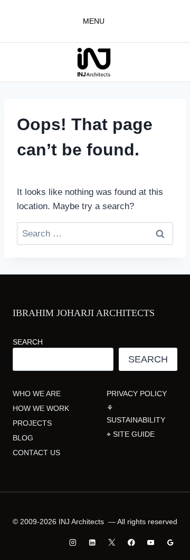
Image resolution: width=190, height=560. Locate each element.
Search (28, 342)
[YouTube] (151, 542)
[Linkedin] (93, 542)
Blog (23, 438)
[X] (111, 542)
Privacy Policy (137, 393)
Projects (32, 423)
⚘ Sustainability (136, 414)
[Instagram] (73, 542)
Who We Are (37, 393)
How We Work (41, 408)
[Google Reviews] (170, 542)
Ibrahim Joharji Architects (84, 313)
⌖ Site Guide (131, 434)
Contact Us (36, 452)
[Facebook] (131, 542)
